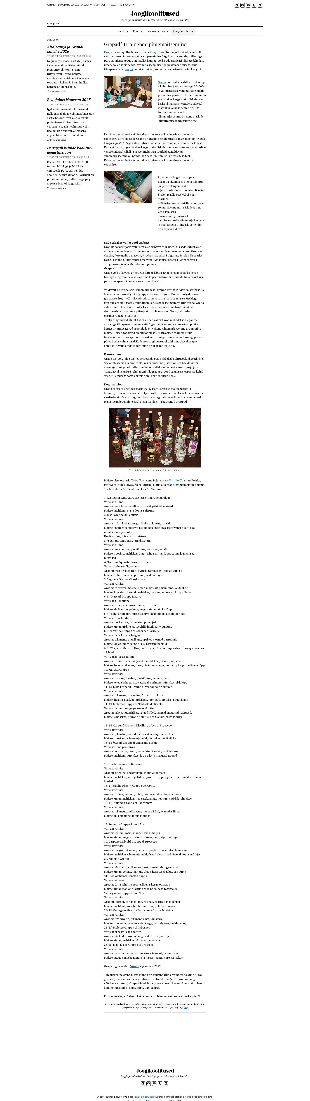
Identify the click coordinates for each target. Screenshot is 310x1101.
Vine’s (134, 966)
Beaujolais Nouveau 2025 (69, 99)
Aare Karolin (170, 480)
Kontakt (51, 4)
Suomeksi (99, 4)
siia (185, 1007)
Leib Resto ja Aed (116, 489)
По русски (125, 4)
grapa (129, 69)
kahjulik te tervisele (144, 1096)
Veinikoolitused (156, 31)
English (85, 4)
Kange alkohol (181, 31)
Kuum (136, 31)
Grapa (108, 52)
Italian (113, 4)
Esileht (121, 31)
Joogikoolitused (155, 13)
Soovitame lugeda (68, 4)
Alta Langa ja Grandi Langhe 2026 (65, 49)
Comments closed (58, 91)
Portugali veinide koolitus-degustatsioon (69, 150)
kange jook (157, 52)
